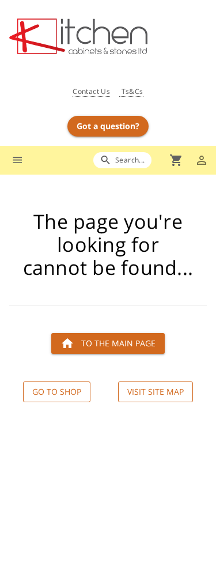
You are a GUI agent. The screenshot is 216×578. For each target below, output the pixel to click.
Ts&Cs (131, 91)
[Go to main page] (112, 37)
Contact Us (91, 91)
